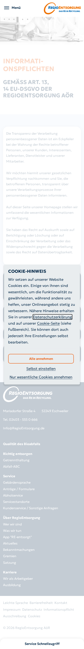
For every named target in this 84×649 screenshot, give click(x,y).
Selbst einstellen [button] (41, 368)
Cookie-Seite (48, 323)
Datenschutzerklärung (52, 317)
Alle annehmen (41, 359)
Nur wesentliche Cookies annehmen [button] (41, 377)
